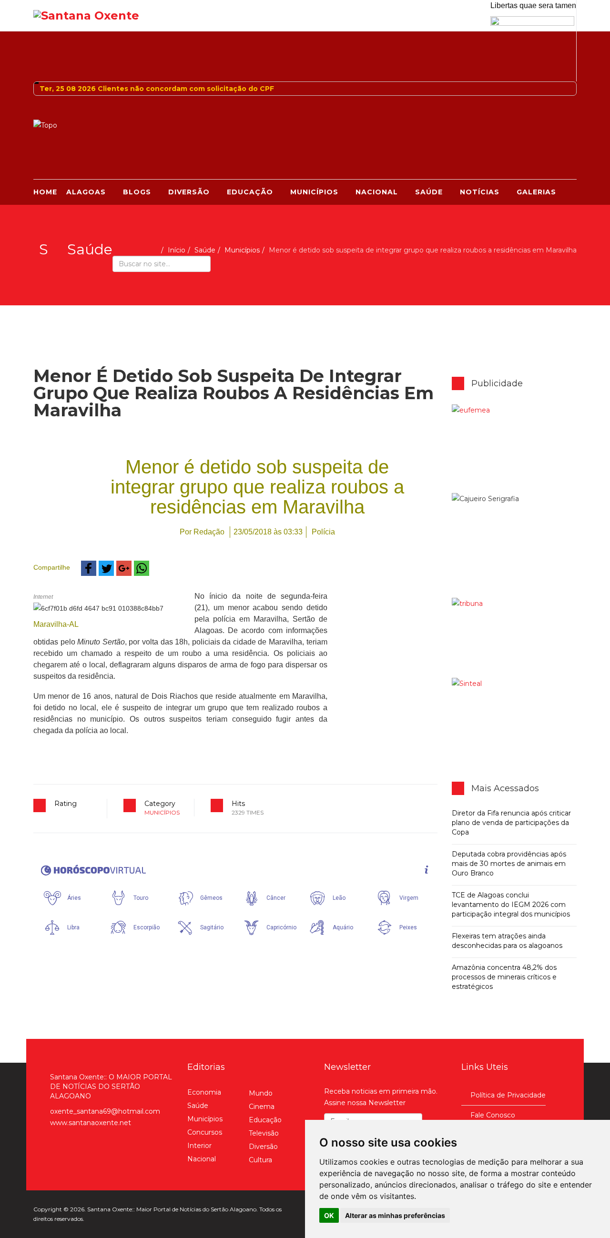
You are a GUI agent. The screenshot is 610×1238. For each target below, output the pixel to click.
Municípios (314, 192)
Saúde (429, 192)
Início (176, 250)
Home (45, 192)
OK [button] (329, 1215)
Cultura (260, 1160)
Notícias (479, 192)
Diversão (189, 192)
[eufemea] (514, 448)
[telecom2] (514, 638)
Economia (204, 1092)
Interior (199, 1145)
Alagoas (86, 192)
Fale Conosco (492, 1115)
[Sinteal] (514, 718)
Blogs (137, 192)
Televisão (264, 1133)
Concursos (204, 1132)
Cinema (261, 1106)
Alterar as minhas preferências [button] (395, 1215)
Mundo (261, 1093)
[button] (88, 568)
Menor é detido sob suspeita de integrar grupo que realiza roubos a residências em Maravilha (257, 487)
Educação (250, 192)
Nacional (377, 192)
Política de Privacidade (508, 1095)
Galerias (536, 192)
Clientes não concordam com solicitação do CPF (186, 88)
